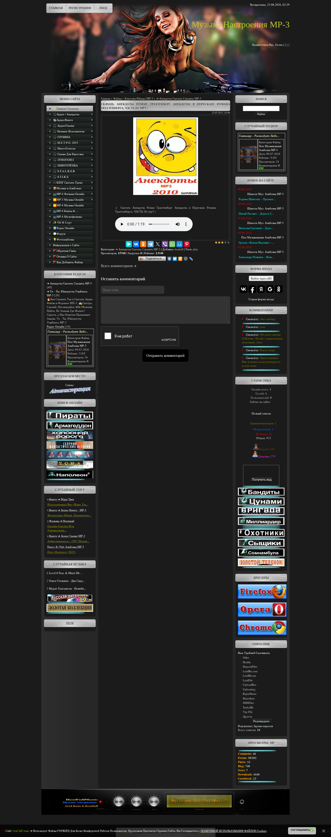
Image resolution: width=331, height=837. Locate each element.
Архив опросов (263, 726)
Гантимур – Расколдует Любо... (68, 331)
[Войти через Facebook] (252, 289)
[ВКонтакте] (136, 244)
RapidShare (250, 694)
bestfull (179, 249)
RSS (287, 45)
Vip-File (248, 712)
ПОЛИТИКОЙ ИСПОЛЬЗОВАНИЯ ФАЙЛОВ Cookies (233, 831)
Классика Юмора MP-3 (139, 98)
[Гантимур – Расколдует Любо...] (57, 357)
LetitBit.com (250, 671)
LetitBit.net (249, 675)
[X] (158, 244)
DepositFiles (250, 666)
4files (246, 657)
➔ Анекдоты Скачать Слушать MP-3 (69, 283)
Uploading (249, 689)
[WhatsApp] (172, 244)
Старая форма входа (261, 299)
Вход (103, 8)
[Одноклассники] (143, 244)
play (195, 249)
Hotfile (247, 662)
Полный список (261, 413)
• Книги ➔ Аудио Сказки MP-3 (66, 536)
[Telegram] (150, 244)
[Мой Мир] (179, 244)
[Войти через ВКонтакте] (243, 289)
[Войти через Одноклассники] (279, 289)
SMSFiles (248, 703)
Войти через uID (261, 278)
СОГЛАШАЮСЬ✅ (302, 829)
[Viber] (165, 244)
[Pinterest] (187, 244)
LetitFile (248, 680)
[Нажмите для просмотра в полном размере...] (165, 194)
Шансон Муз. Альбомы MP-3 (265, 194)
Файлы (117, 98)
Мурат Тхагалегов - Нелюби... (67, 588)
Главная (56, 8)
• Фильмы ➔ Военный (60, 521)
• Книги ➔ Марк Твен (60, 499)
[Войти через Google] (270, 289)
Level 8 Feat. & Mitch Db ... (66, 573)
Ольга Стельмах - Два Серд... (67, 581)
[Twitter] (175, 258)
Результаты (245, 726)
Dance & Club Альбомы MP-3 (65, 547)
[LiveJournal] (191, 258)
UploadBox (250, 685)
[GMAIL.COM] (70, 392)
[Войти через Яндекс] (261, 289)
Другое (247, 716)
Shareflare (249, 698)
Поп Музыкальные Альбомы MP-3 (78, 344)
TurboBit (248, 707)
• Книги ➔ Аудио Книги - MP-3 (66, 510)
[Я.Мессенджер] (129, 244)
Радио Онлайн (55, 326)
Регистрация (80, 8)
